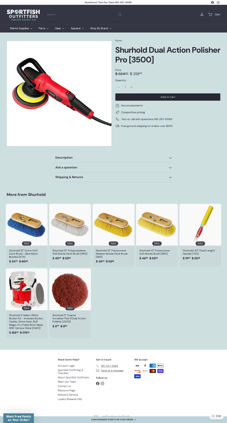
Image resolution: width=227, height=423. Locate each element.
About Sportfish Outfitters (73, 377)
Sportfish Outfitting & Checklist (70, 371)
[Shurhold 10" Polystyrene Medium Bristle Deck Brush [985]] (113, 235)
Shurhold (37, 194)
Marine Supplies (20, 28)
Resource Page (66, 390)
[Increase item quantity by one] (131, 87)
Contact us (64, 386)
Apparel (76, 28)
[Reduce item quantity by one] (118, 87)
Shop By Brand (99, 28)
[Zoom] (59, 93)
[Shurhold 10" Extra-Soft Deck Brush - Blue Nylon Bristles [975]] (27, 235)
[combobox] (84, 14)
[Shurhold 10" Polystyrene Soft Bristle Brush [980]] (157, 234)
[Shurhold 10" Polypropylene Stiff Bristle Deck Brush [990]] (70, 234)
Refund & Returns (68, 394)
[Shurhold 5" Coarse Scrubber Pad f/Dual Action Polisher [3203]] (70, 299)
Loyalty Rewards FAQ (70, 399)
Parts (42, 28)
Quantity (120, 80)
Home (118, 40)
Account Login (66, 365)
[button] (113, 419)
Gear (58, 28)
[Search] (120, 14)
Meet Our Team (67, 381)
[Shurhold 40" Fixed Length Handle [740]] (200, 234)
